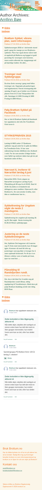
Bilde (10, 358)
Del (16, 339)
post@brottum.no (9, 468)
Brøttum (12, 311)
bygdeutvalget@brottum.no (12, 470)
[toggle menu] (36, 3)
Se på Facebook (8, 339)
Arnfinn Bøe (10, 19)
